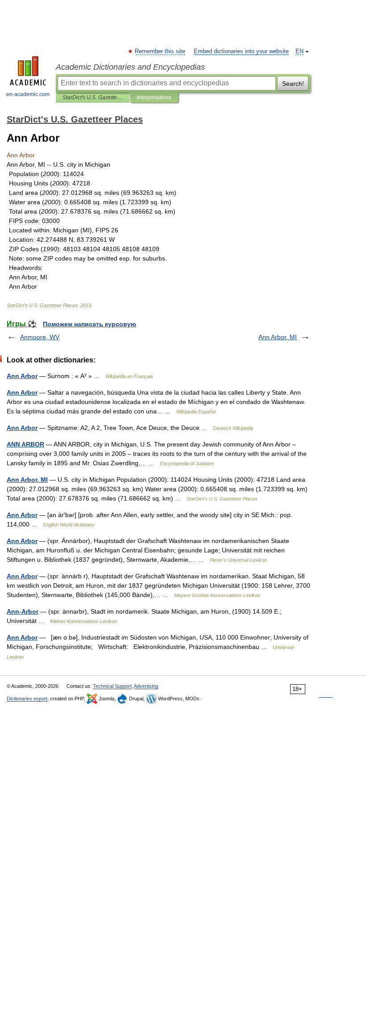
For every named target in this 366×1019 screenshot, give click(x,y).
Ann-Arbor (22, 611)
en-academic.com (28, 94)
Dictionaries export (27, 698)
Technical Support (112, 686)
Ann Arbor (22, 375)
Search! (293, 83)
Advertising (146, 686)
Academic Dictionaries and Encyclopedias (130, 67)
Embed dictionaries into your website (241, 51)
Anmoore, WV (39, 337)
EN (299, 51)
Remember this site (160, 51)
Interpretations (154, 97)
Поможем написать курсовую (89, 324)
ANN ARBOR (25, 444)
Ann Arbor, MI (277, 337)
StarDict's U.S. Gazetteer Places (92, 97)
